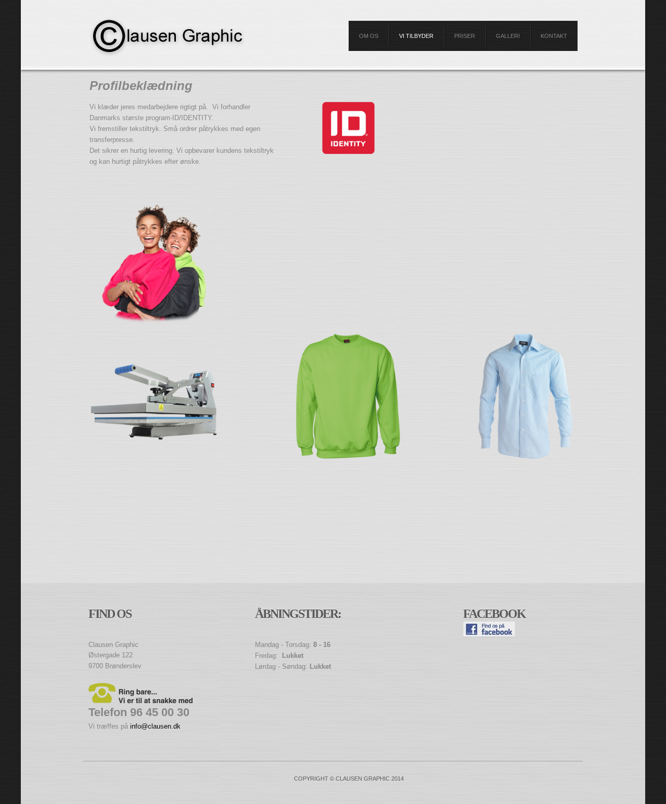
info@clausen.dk (155, 726)
